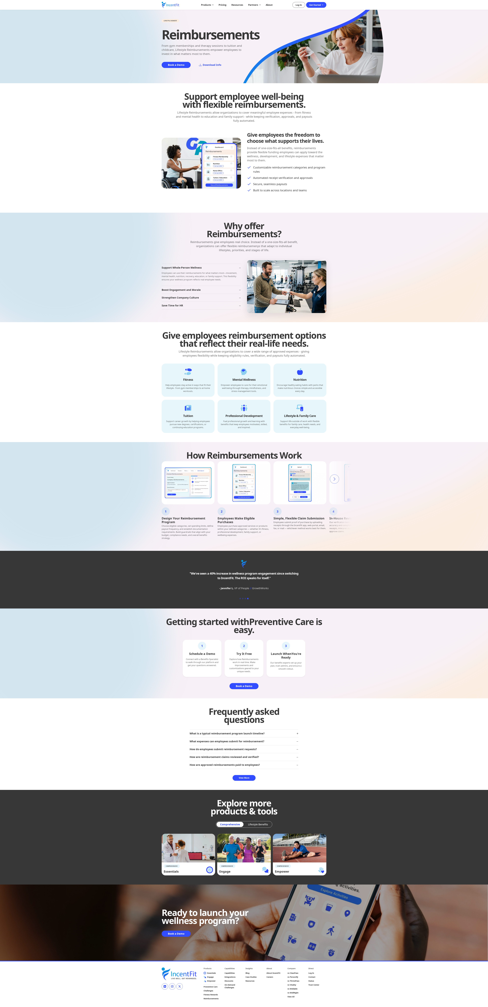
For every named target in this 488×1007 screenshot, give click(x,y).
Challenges (208, 990)
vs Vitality (291, 985)
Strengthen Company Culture (180, 297)
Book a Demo (176, 65)
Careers (269, 977)
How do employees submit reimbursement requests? (223, 749)
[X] (179, 986)
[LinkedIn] (165, 986)
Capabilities (230, 973)
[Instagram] (172, 986)
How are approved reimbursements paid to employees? (225, 765)
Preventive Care (210, 987)
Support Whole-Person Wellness (182, 267)
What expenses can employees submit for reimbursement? (227, 741)
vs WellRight (292, 993)
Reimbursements (211, 998)
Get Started (315, 5)
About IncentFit (273, 973)
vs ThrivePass (293, 981)
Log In (299, 5)
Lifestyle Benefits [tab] (258, 824)
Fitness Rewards (211, 994)
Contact (311, 977)
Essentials (211, 973)
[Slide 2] (242, 598)
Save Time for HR (172, 305)
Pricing (222, 4)
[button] (188, 380)
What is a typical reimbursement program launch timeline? (227, 733)
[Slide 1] (240, 598)
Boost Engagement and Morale (181, 290)
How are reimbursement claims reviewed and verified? (224, 757)
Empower (211, 981)
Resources (237, 4)
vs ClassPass (292, 973)
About (269, 4)
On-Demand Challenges (230, 986)
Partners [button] (253, 4)
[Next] (334, 479)
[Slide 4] (248, 598)
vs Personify (292, 977)
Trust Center (313, 985)
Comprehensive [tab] (230, 824)
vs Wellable (292, 989)
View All (290, 996)
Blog (247, 973)
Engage (210, 977)
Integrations (230, 977)
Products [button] (206, 4)
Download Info (212, 65)
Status (311, 981)
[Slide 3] (245, 598)
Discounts (229, 981)
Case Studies (251, 977)
